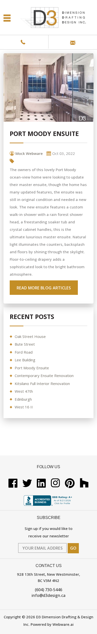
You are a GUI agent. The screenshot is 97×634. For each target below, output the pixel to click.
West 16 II (24, 406)
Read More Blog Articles (44, 288)
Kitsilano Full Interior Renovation (42, 383)
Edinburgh (23, 399)
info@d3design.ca (48, 595)
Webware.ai (63, 624)
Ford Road (24, 352)
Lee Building (25, 359)
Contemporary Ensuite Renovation (44, 375)
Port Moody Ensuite (32, 367)
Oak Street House (30, 336)
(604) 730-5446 (48, 589)
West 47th (24, 391)
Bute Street (25, 344)
